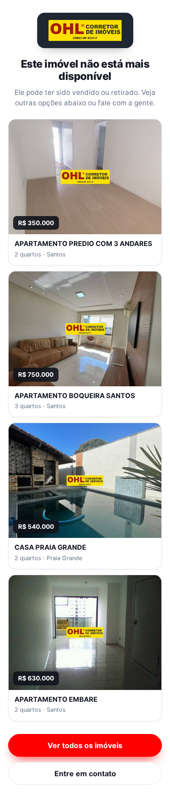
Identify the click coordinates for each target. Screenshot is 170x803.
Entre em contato (85, 773)
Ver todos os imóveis (85, 745)
